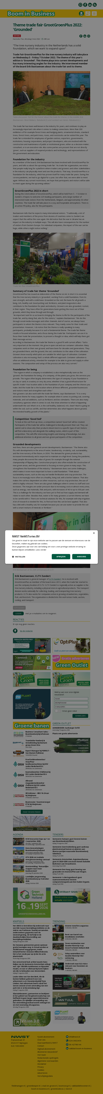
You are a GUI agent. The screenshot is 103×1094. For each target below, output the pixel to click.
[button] (18, 556)
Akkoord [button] (81, 556)
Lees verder (41, 549)
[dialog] (51, 547)
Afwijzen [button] (61, 556)
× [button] (94, 533)
